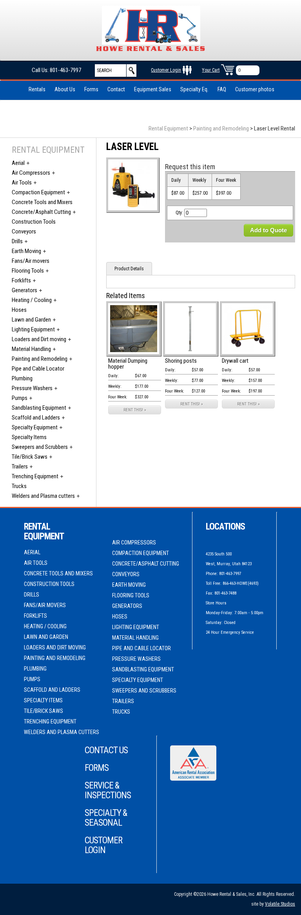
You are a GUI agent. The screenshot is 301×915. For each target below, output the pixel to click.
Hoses (19, 309)
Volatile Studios (280, 904)
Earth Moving (26, 251)
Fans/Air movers (30, 260)
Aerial (18, 162)
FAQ (222, 89)
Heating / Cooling (32, 300)
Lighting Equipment (33, 329)
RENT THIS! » (134, 409)
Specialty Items (29, 437)
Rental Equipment (168, 128)
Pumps (19, 397)
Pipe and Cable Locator (38, 368)
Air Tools (22, 182)
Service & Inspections (108, 790)
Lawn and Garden (31, 319)
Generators (24, 290)
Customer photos (254, 89)
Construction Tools (34, 221)
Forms (91, 89)
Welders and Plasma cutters (43, 495)
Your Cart (210, 70)
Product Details (129, 268)
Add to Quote (268, 230)
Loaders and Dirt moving (39, 339)
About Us (64, 89)
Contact (116, 89)
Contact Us (106, 750)
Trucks (19, 486)
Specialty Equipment (35, 427)
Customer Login (166, 70)
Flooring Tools (28, 270)
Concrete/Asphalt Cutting (41, 211)
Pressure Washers (32, 388)
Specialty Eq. (194, 89)
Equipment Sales (152, 89)
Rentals (37, 89)
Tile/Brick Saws (29, 456)
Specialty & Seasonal (106, 818)
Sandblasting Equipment (39, 407)
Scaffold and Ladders (36, 417)
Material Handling (31, 349)
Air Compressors (31, 172)
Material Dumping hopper (127, 363)
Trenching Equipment (35, 476)
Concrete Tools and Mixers (42, 202)
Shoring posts (181, 360)
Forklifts (21, 280)
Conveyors (24, 231)
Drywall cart (235, 360)
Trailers (20, 466)
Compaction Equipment (38, 192)
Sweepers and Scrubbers (40, 446)
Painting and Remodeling (221, 128)
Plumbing (22, 378)
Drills (17, 241)
